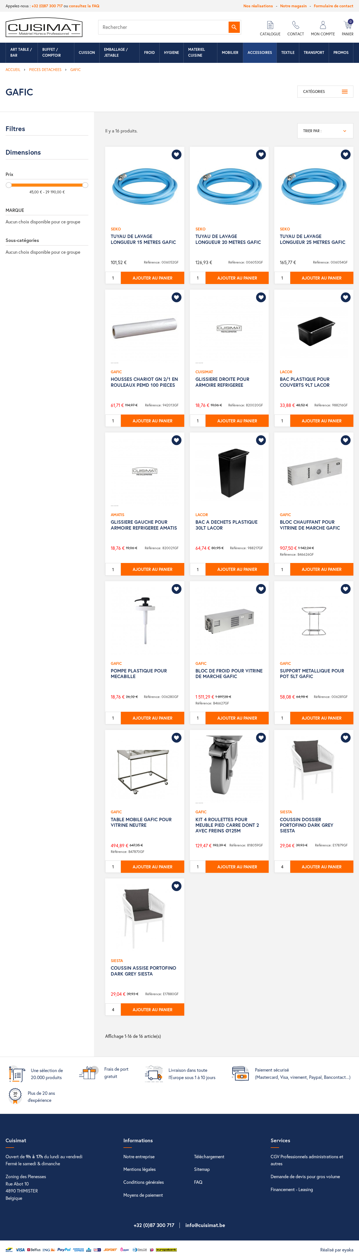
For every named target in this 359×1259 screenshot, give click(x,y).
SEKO (116, 229)
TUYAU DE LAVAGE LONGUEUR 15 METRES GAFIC (143, 239)
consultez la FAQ (84, 5)
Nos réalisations (258, 5)
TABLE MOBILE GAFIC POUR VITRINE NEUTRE (141, 822)
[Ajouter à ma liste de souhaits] (176, 154)
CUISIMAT (204, 371)
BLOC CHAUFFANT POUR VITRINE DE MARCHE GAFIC (310, 525)
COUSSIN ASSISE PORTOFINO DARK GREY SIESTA (143, 971)
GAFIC (116, 371)
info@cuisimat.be (205, 1225)
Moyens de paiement (143, 1195)
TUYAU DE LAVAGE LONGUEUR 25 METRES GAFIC (312, 239)
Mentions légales (139, 1169)
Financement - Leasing (292, 1189)
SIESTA (286, 811)
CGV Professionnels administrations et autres (307, 1160)
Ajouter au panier (152, 278)
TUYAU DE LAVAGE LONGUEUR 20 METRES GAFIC (228, 239)
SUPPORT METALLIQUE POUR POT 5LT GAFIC (312, 673)
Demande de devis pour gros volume (305, 1176)
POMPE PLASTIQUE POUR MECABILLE (139, 673)
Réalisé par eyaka (336, 1250)
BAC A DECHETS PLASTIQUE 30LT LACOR (226, 525)
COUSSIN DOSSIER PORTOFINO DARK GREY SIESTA (306, 825)
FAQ (198, 1182)
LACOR (286, 371)
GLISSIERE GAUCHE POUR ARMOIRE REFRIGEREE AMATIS (144, 525)
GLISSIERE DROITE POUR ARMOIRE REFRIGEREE (222, 382)
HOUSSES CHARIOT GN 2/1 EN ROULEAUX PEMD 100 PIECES (144, 382)
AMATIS (117, 514)
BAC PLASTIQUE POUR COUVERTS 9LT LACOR (305, 382)
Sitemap (202, 1169)
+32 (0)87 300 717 (47, 5)
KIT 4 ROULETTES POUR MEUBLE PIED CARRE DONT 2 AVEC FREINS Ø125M (227, 825)
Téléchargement (209, 1156)
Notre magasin (293, 5)
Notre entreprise (139, 1156)
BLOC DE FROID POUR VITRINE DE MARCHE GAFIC (229, 673)
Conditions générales (143, 1182)
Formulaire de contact (333, 5)
